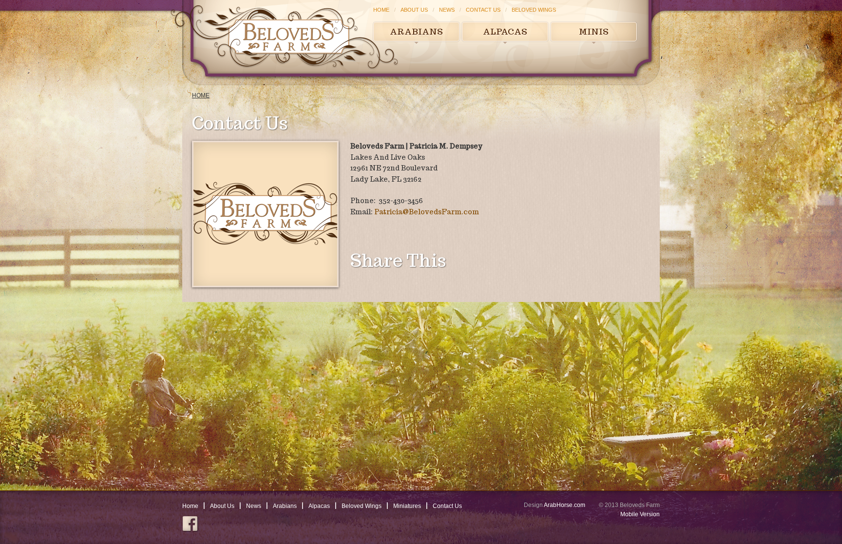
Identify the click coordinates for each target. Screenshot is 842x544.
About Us (414, 10)
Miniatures (407, 506)
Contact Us (483, 10)
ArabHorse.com (564, 505)
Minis (594, 31)
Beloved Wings (534, 10)
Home (381, 10)
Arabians (416, 31)
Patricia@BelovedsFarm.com (426, 211)
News (447, 10)
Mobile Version (640, 514)
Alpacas (505, 31)
